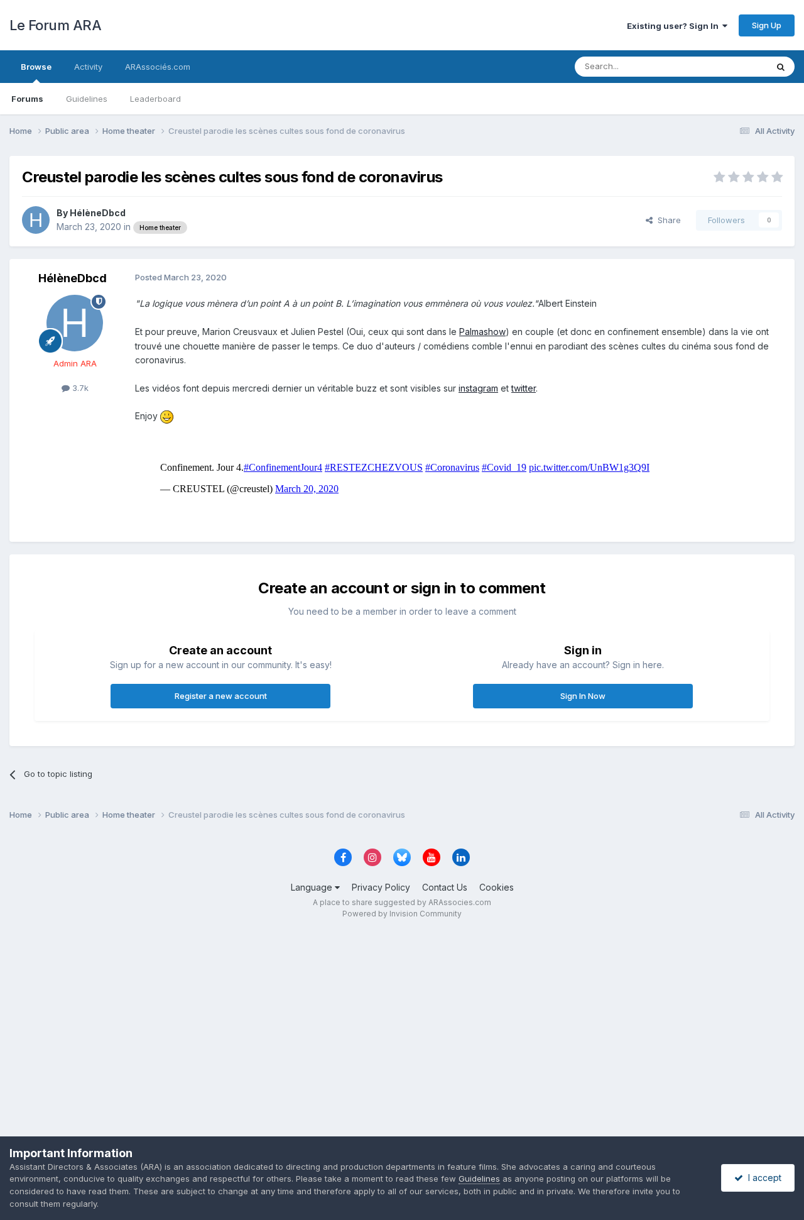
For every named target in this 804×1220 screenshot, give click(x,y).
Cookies (496, 887)
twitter (523, 388)
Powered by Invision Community (402, 913)
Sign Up (766, 25)
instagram (478, 388)
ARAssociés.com (157, 67)
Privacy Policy (381, 887)
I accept (762, 1177)
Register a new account (221, 696)
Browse (36, 67)
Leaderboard (155, 99)
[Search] (781, 67)
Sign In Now (583, 696)
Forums (27, 99)
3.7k (79, 388)
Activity (88, 67)
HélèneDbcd (98, 212)
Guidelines (86, 99)
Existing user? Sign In (674, 26)
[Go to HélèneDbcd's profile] (36, 220)
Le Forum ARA (55, 25)
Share (667, 220)
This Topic (730, 66)
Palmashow (482, 331)
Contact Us (444, 887)
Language (313, 887)
